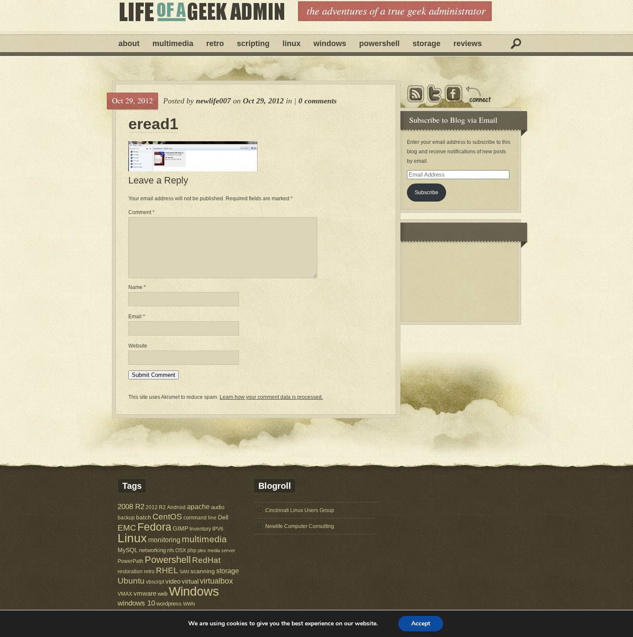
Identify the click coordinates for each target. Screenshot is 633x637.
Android (176, 507)
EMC (127, 527)
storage (227, 571)
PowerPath (130, 561)
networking (152, 550)
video (172, 581)
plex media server (216, 550)
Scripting (253, 43)
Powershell (379, 43)
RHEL (167, 570)
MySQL (128, 550)
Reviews (467, 43)
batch (143, 517)
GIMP (180, 528)
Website (137, 346)
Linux (291, 43)
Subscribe (426, 193)
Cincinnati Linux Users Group (299, 510)
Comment (141, 212)
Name (137, 287)
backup (126, 518)
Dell (223, 517)
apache (198, 506)
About (129, 43)
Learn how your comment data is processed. (271, 397)
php (191, 550)
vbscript (155, 581)
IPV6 (217, 528)
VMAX (125, 594)
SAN (184, 571)
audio (217, 507)
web (163, 593)
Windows (329, 43)
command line (200, 517)
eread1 (153, 124)
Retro (215, 43)
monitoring (164, 540)
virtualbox (216, 581)
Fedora (154, 527)
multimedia (204, 539)
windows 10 (136, 603)
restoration (130, 571)
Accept (420, 623)
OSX (180, 550)
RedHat (206, 560)
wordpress (169, 603)
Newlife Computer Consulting (299, 526)
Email (136, 317)
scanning (202, 571)
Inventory (200, 528)
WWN (189, 603)
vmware (144, 593)
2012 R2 (156, 507)
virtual (190, 581)
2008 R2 (131, 507)
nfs (170, 550)
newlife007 (213, 100)
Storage (427, 43)
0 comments (317, 100)
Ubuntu (131, 580)
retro (149, 571)
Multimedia (172, 43)
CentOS (167, 516)
